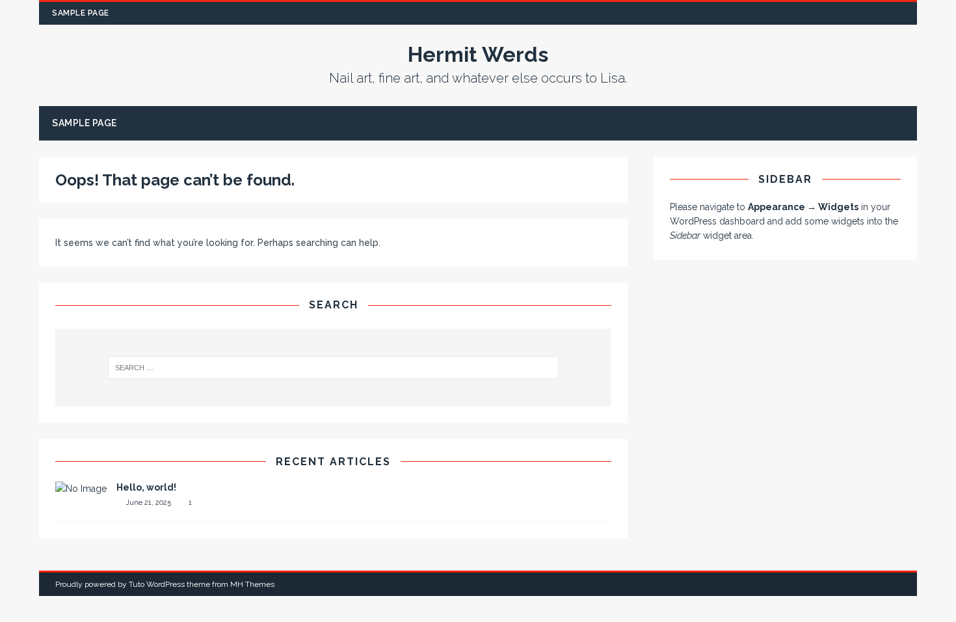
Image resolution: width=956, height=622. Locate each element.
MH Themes (252, 584)
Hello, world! (146, 487)
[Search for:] (333, 368)
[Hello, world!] (81, 488)
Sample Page (80, 13)
